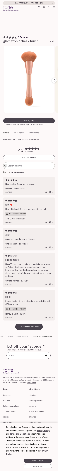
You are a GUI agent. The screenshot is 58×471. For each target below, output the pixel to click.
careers (32, 406)
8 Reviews (23, 37)
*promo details (9, 411)
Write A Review (29, 157)
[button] (39, 8)
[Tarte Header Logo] (11, 9)
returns (6, 417)
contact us (7, 422)
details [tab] (6, 133)
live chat (6, 401)
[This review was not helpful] (50, 192)
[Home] (11, 371)
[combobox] (29, 172)
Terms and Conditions (20, 434)
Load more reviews (29, 327)
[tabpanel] (29, 138)
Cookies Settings (37, 466)
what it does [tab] (19, 133)
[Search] (49, 8)
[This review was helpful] (45, 192)
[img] (4, 37)
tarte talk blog (35, 422)
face (1, 336)
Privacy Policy (43, 431)
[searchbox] (31, 165)
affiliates (32, 417)
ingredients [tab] (34, 133)
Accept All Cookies (37, 460)
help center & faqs (11, 406)
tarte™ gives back (37, 401)
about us (32, 395)
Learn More (31, 382)
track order (8, 395)
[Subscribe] (46, 355)
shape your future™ (37, 411)
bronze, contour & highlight (18, 336)
